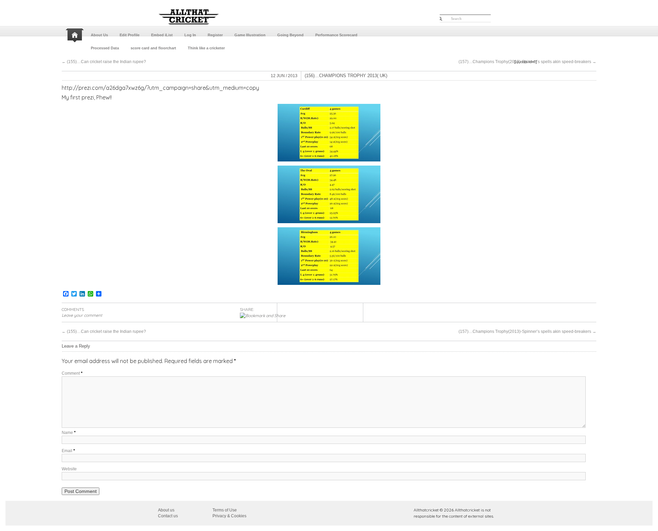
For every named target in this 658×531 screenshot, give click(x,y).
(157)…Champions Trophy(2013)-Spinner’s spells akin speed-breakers (527, 61)
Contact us (168, 516)
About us (166, 510)
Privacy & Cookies (229, 516)
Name (69, 432)
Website (69, 469)
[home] (75, 35)
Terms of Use (224, 510)
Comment (72, 373)
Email (68, 450)
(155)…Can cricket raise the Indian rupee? (104, 61)
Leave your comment (82, 315)
